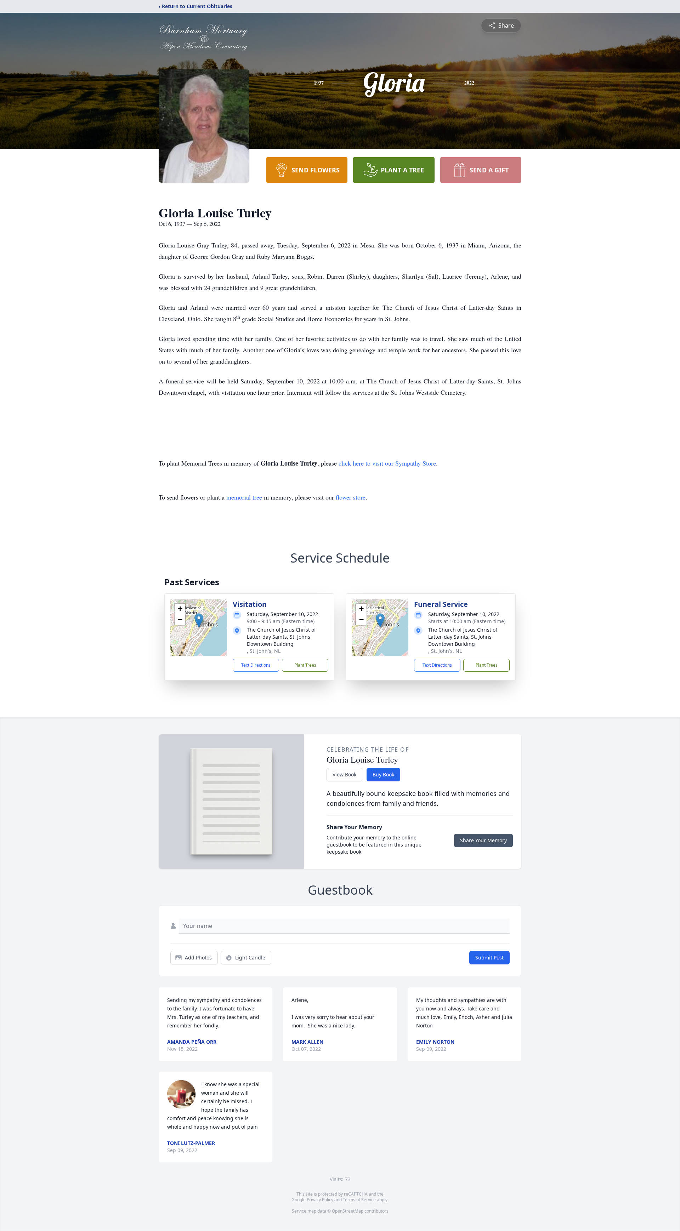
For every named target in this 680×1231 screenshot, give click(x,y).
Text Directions (256, 665)
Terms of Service (359, 1200)
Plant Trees (305, 665)
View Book (344, 774)
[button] (198, 620)
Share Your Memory (483, 840)
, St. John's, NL (263, 651)
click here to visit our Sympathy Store (387, 463)
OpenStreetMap (347, 1211)
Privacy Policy (320, 1200)
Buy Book (383, 774)
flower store (351, 497)
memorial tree (244, 497)
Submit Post (489, 957)
